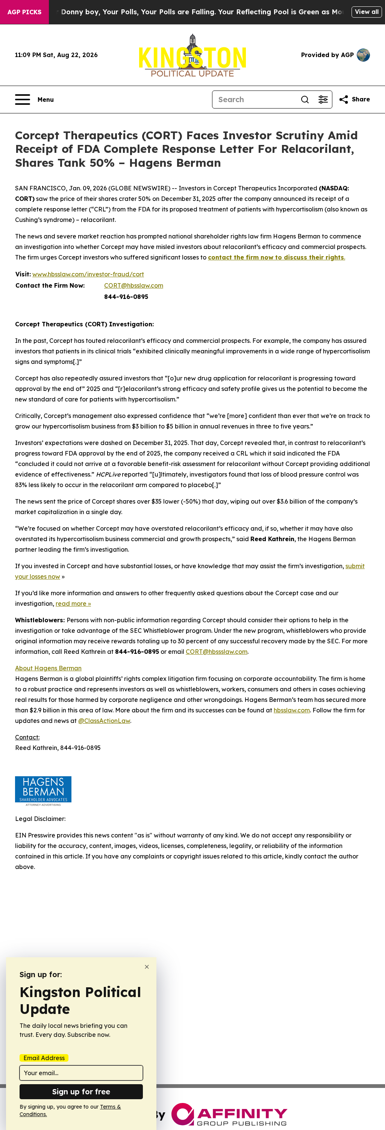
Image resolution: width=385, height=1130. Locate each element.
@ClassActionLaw (104, 720)
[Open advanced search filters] (323, 99)
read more (71, 603)
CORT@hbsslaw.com (133, 285)
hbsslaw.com (292, 710)
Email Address (44, 1058)
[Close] (146, 966)
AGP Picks (24, 12)
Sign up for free (81, 1091)
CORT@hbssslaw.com (216, 651)
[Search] (305, 99)
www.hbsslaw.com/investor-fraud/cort (88, 274)
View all (367, 11)
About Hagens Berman (48, 668)
